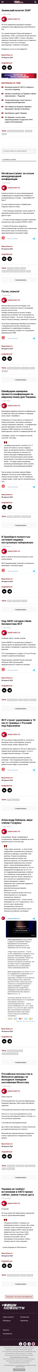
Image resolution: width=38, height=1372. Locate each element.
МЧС (9, 601)
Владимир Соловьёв (10, 1054)
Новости (6, 1330)
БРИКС (10, 268)
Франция (11, 1169)
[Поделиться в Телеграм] (9, 67)
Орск (32, 368)
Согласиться (19, 1369)
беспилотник (12, 700)
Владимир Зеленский (15, 131)
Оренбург (16, 601)
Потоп (4, 371)
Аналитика (24, 1321)
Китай (23, 268)
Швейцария (26, 517)
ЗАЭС (26, 700)
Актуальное (24, 1317)
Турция (29, 1275)
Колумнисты (7, 1334)
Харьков (16, 800)
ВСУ (20, 700)
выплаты (25, 368)
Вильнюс (11, 1166)
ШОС (28, 271)
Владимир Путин (14, 368)
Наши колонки (8, 1317)
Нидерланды (30, 1166)
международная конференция (13, 271)
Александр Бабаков (15, 1051)
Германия (19, 1166)
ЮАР (4, 134)
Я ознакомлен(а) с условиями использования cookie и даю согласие (20, 1366)
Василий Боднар (13, 1275)
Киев (17, 268)
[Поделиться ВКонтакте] (4, 67)
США (4, 1169)
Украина (29, 131)
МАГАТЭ (33, 700)
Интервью (7, 1321)
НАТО (23, 1275)
